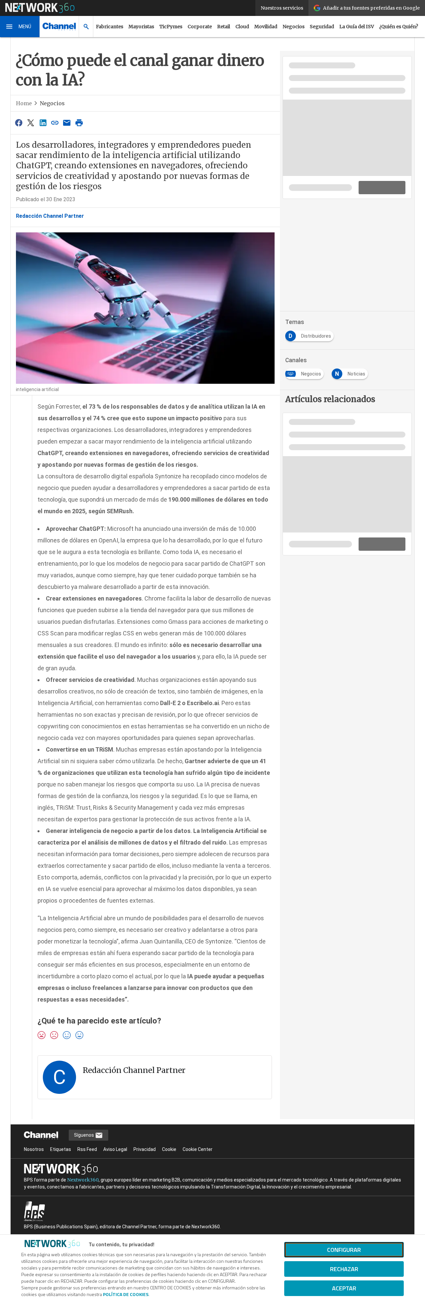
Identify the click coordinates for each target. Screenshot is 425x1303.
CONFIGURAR (344, 1249)
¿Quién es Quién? (398, 27)
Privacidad (144, 1149)
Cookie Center (197, 1149)
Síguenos (84, 1135)
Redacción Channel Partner (50, 216)
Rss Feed (87, 1149)
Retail (223, 27)
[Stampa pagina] (79, 123)
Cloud (242, 27)
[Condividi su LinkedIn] (43, 123)
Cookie (169, 1149)
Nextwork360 (83, 1180)
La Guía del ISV (356, 27)
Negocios (293, 27)
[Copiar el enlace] (54, 123)
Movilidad (265, 27)
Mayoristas (141, 27)
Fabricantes (109, 27)
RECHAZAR (344, 1268)
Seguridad (322, 27)
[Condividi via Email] (67, 123)
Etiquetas (60, 1149)
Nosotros (34, 1149)
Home (24, 103)
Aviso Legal (115, 1149)
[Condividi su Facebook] (18, 123)
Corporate (200, 27)
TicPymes (170, 27)
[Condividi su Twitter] (30, 123)
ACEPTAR (344, 1288)
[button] (20, 26)
